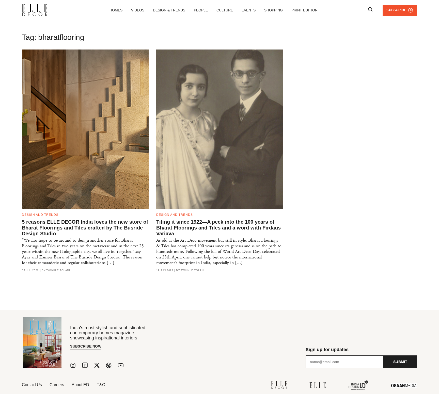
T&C (101, 385)
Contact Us (32, 385)
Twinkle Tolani (58, 270)
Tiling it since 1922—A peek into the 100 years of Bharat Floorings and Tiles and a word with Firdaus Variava (218, 227)
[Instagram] (73, 365)
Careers (57, 385)
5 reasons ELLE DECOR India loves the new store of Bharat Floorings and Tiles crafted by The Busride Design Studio (85, 227)
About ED (80, 385)
